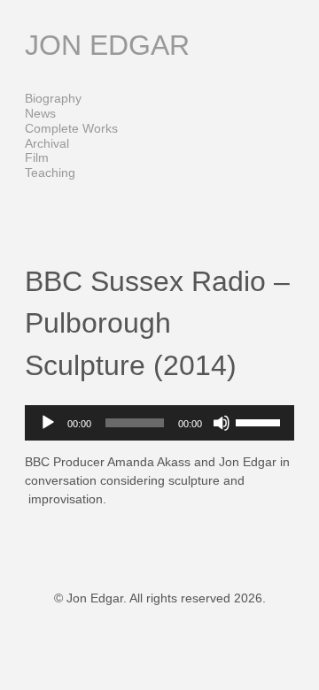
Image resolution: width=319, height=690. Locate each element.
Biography (53, 98)
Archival (47, 143)
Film (37, 157)
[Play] (48, 423)
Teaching (50, 172)
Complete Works (71, 128)
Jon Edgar (107, 45)
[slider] (260, 421)
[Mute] (221, 423)
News (40, 113)
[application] (159, 423)
